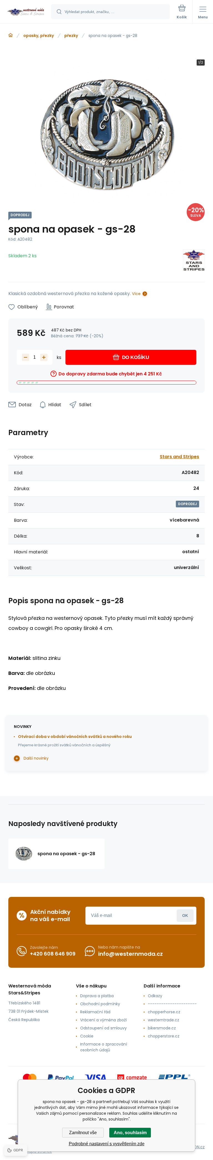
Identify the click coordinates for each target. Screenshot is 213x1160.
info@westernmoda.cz (130, 954)
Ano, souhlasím (130, 1132)
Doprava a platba (97, 996)
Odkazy (155, 996)
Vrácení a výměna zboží (103, 1020)
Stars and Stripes (179, 456)
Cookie (86, 1036)
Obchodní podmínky (100, 1004)
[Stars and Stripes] (194, 261)
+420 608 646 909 (52, 953)
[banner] (25, 12)
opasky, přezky (38, 35)
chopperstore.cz (163, 1036)
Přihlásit (185, 915)
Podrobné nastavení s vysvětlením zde (106, 1143)
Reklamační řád (95, 1012)
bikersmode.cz (162, 1028)
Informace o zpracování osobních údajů (103, 1047)
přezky (71, 35)
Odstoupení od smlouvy (103, 1028)
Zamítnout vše (83, 1132)
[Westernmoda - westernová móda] (10, 35)
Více (136, 293)
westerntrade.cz (163, 1020)
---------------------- (172, 1004)
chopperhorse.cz (164, 1012)
